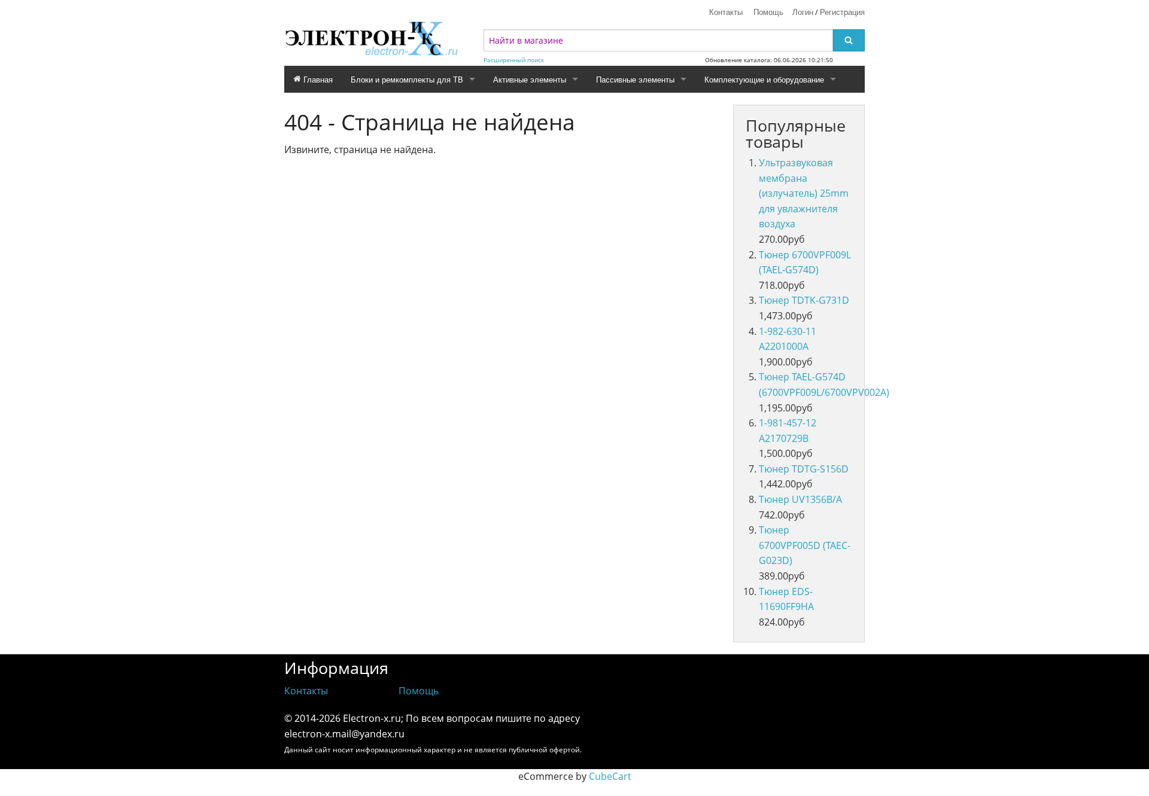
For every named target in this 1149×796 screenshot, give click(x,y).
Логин (802, 11)
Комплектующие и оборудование (764, 79)
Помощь (768, 11)
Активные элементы (529, 79)
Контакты (726, 11)
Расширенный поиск (514, 60)
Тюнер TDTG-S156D (804, 468)
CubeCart (610, 776)
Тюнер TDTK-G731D (804, 300)
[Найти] (849, 40)
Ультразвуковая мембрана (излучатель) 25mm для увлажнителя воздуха (804, 193)
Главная (317, 79)
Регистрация (842, 11)
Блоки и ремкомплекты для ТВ (407, 79)
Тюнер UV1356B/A (800, 499)
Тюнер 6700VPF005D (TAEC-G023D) (804, 545)
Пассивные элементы (635, 79)
